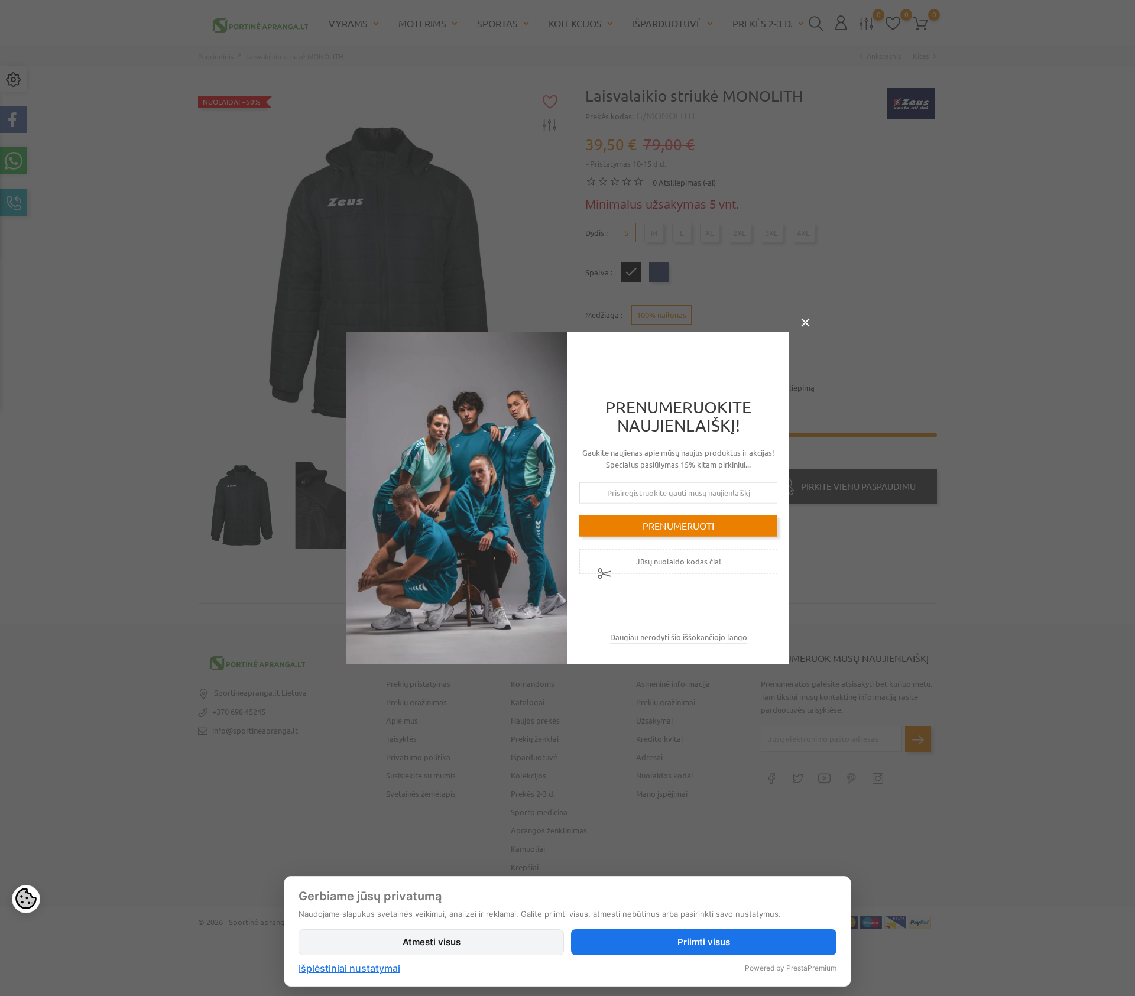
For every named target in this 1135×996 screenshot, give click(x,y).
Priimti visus (703, 942)
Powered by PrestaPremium (790, 967)
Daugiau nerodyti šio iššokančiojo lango (678, 637)
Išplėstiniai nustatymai (349, 968)
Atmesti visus (432, 942)
